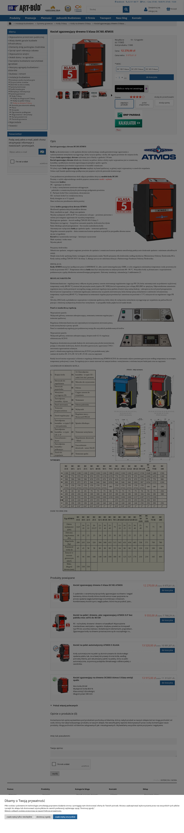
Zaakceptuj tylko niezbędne (19, 817)
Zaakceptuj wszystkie (65, 817)
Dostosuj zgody (43, 817)
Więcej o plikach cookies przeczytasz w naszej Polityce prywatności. (33, 811)
